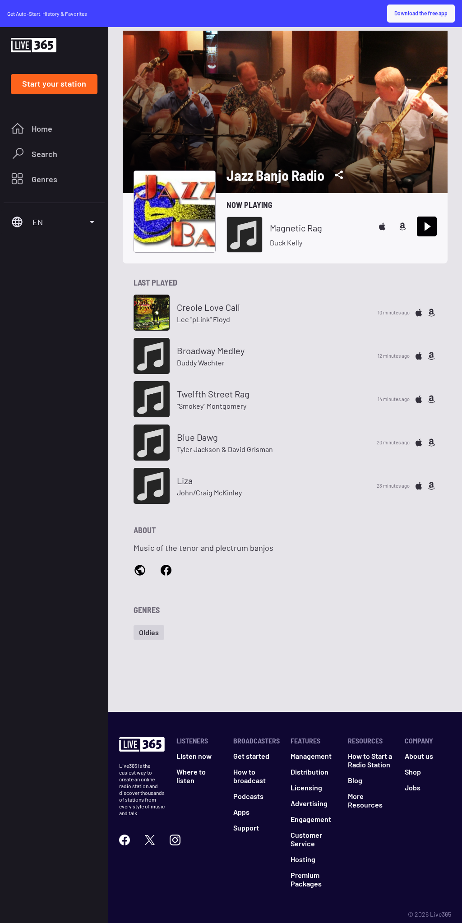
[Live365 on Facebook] (124, 840)
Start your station (54, 83)
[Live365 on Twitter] (149, 840)
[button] (149, 632)
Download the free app (421, 13)
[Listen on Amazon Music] (402, 226)
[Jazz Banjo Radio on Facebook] (166, 571)
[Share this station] (338, 175)
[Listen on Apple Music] (382, 226)
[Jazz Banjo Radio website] (139, 571)
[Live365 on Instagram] (175, 840)
